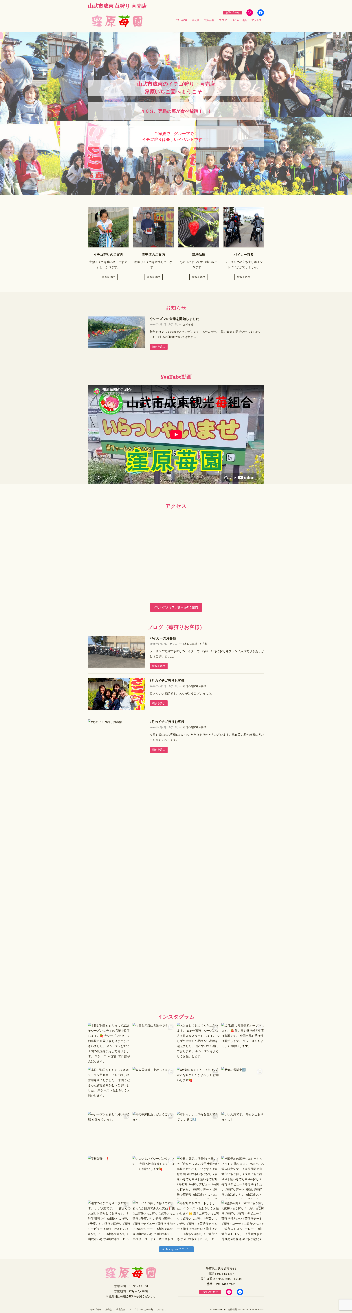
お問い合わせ (232, 12)
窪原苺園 (232, 1309)
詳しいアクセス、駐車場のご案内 (176, 607)
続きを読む (108, 277)
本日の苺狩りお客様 (196, 644)
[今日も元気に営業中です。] (154, 1044)
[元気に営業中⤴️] (242, 1088)
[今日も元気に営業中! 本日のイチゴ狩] (198, 1177)
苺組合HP (126, 1296)
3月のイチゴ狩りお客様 (167, 680)
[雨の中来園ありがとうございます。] (154, 1133)
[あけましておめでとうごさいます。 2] (198, 1044)
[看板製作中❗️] (109, 1177)
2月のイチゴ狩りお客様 (167, 721)
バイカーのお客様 (163, 638)
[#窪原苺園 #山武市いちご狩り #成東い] (242, 1222)
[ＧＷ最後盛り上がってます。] (154, 1088)
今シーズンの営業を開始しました (174, 318)
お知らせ (188, 324)
